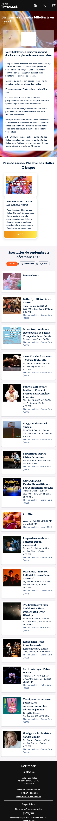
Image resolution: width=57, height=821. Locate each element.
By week (43, 264)
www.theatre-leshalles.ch (28, 796)
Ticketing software (23, 809)
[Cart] (54, 5)
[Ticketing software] (28, 813)
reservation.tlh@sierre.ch (28, 790)
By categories (27, 264)
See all (12, 264)
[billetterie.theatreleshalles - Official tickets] (35, 5)
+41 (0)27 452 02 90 (28, 793)
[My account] (44, 5)
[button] (20, 206)
